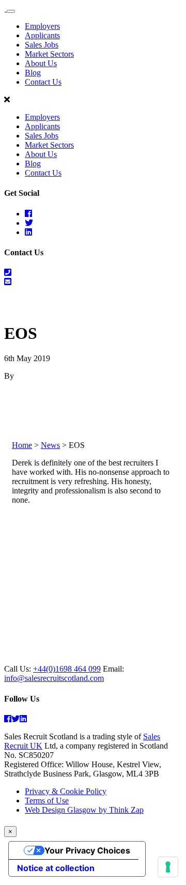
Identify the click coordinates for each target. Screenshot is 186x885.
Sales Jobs (41, 44)
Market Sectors (49, 54)
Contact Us (43, 81)
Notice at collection (56, 868)
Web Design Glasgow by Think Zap (84, 809)
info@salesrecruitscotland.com (54, 678)
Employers (42, 26)
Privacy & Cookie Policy (65, 791)
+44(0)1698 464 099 (67, 668)
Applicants (42, 35)
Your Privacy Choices (87, 850)
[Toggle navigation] (11, 11)
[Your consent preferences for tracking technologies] (168, 867)
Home (22, 445)
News (50, 445)
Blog (33, 72)
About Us (41, 63)
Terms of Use (47, 800)
